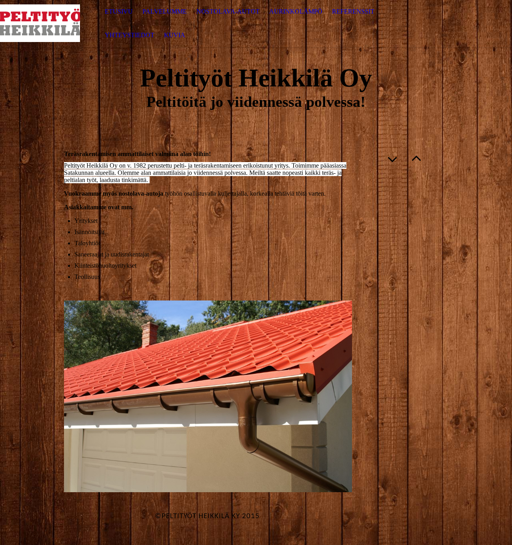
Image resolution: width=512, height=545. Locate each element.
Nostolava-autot (228, 11)
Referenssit (353, 11)
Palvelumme (164, 11)
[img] (40, 23)
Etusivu (119, 11)
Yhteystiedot (129, 35)
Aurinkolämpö (295, 11)
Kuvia (174, 35)
